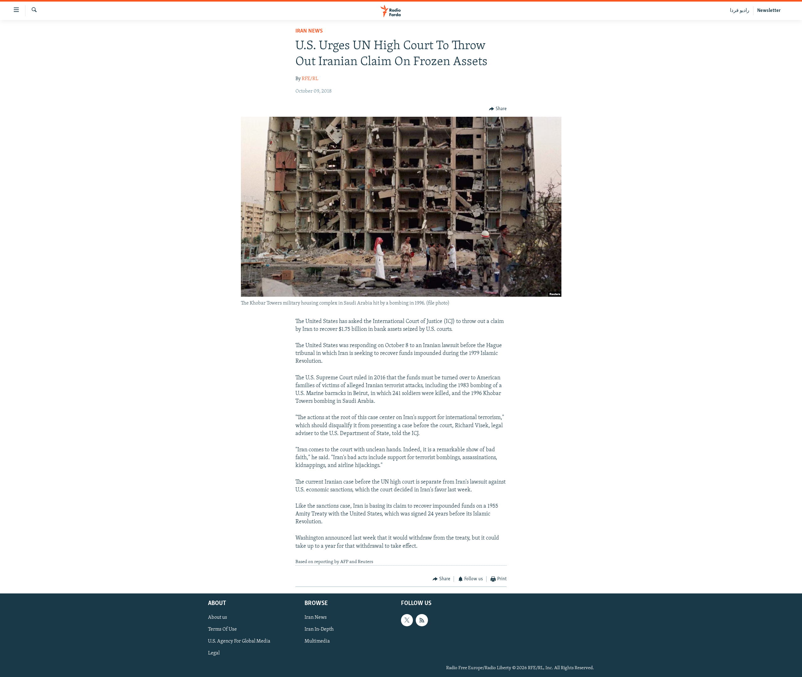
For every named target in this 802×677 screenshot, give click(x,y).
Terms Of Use (222, 629)
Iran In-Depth (319, 629)
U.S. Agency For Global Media (239, 641)
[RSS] (422, 620)
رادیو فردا (739, 10)
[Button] (498, 109)
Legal (214, 653)
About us (217, 617)
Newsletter (769, 10)
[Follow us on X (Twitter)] (407, 620)
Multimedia (317, 641)
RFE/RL (310, 78)
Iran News (309, 31)
